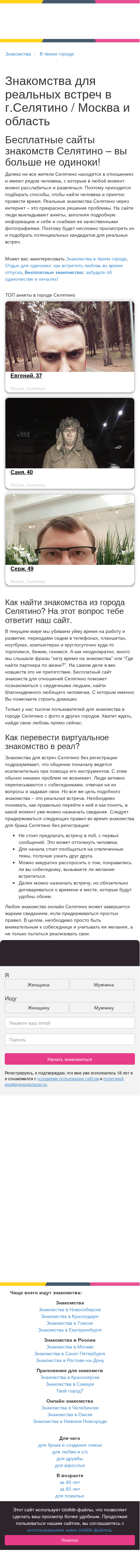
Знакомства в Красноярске (70, 1377)
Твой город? (69, 1390)
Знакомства (18, 53)
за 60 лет (70, 1488)
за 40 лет (70, 1481)
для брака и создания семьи (70, 1444)
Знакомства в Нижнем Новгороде (70, 1421)
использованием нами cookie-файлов (69, 1529)
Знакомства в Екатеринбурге (70, 1329)
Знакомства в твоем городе (96, 258)
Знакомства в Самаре (70, 1383)
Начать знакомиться (69, 1059)
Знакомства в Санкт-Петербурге (69, 1353)
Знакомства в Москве (70, 1346)
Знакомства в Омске (70, 1414)
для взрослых (70, 1465)
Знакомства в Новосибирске (70, 1309)
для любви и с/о (70, 1451)
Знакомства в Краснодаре (70, 1316)
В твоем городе (57, 53)
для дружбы (70, 1458)
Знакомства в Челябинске (70, 1407)
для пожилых (69, 1495)
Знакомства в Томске (69, 1322)
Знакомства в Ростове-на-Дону (70, 1360)
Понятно (69, 1540)
